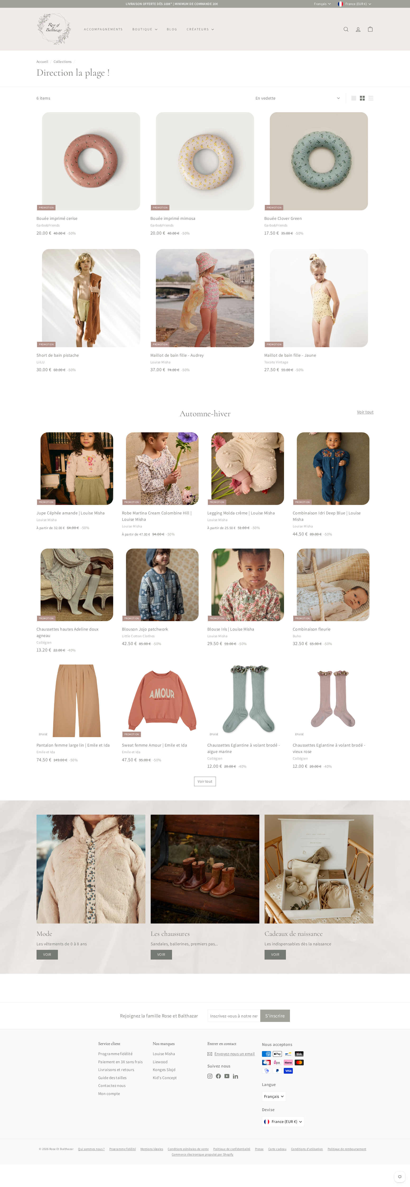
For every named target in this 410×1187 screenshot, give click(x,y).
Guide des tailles (112, 1077)
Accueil (42, 61)
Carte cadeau (277, 1149)
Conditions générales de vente (188, 1149)
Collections (63, 61)
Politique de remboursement (347, 1149)
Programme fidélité (115, 1053)
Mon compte (109, 1093)
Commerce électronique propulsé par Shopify (202, 1154)
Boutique (143, 29)
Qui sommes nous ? (91, 1149)
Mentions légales (151, 1149)
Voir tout (365, 412)
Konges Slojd (164, 1069)
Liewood (160, 1061)
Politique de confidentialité (231, 1149)
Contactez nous (112, 1085)
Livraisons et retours (116, 1069)
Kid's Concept (165, 1077)
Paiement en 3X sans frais (120, 1061)
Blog (172, 29)
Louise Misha (164, 1053)
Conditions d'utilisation (307, 1149)
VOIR (47, 954)
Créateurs (198, 29)
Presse (259, 1149)
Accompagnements (103, 29)
